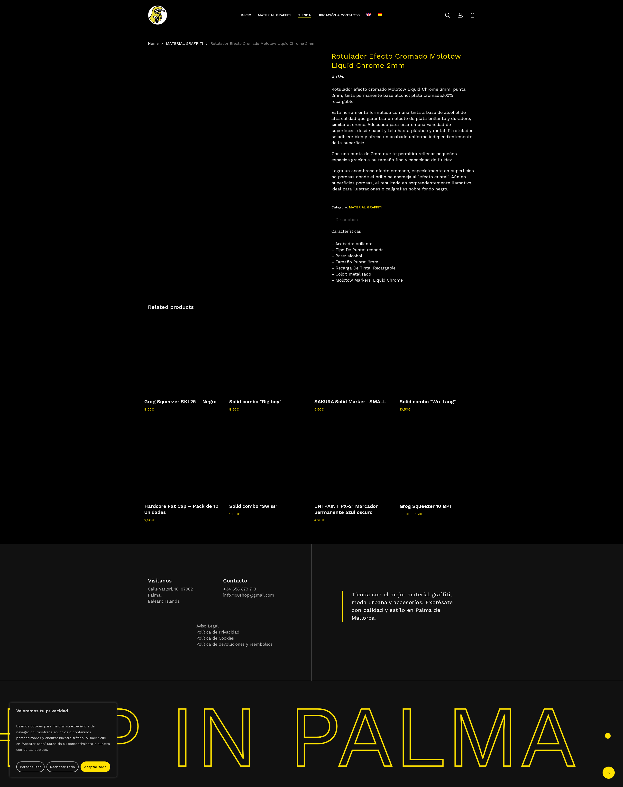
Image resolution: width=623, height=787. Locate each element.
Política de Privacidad (217, 632)
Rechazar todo (62, 767)
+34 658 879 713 (239, 589)
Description (347, 219)
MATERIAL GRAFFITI (184, 43)
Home (153, 43)
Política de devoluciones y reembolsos (234, 644)
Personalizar (30, 767)
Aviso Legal (207, 626)
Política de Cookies (215, 638)
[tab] (346, 220)
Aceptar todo (95, 767)
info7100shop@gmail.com (248, 595)
